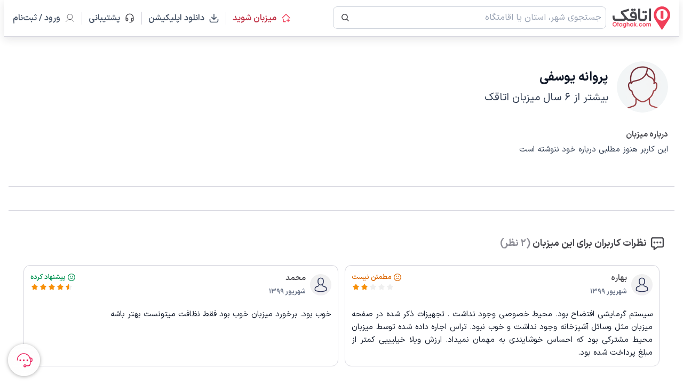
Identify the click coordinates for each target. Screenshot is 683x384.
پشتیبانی (109, 18)
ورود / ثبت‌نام (36, 18)
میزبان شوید (254, 18)
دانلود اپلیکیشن (176, 18)
